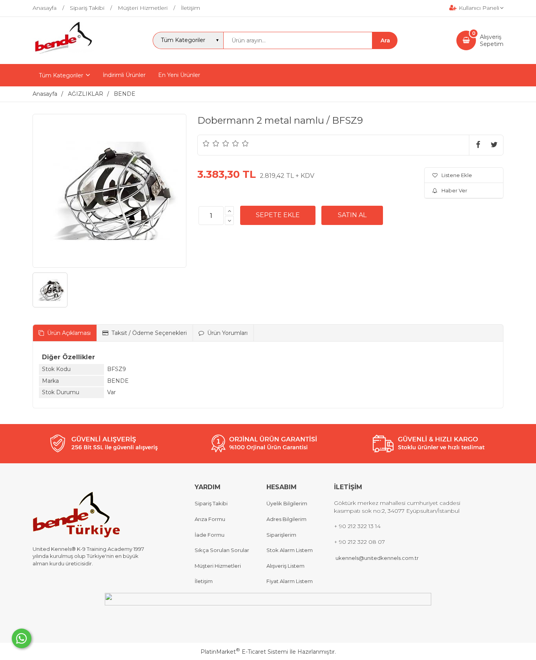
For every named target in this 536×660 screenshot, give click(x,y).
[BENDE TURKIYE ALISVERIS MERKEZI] (63, 56)
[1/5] (206, 143)
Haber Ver (454, 190)
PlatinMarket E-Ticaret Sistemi (244, 651)
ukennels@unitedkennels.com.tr (377, 558)
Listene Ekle (456, 175)
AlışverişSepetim (491, 40)
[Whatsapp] (21, 638)
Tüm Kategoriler (61, 75)
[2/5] (211, 143)
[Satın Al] (352, 215)
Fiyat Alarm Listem (289, 581)
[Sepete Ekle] (277, 215)
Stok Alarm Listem (289, 550)
